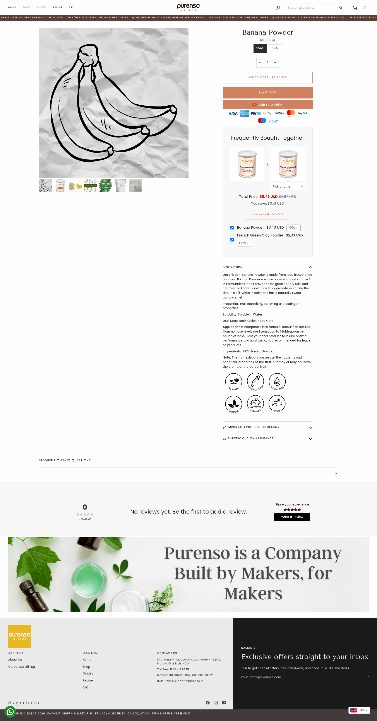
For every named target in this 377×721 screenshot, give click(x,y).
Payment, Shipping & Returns (70, 713)
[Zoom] (113, 103)
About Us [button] (15, 653)
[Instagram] (216, 703)
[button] (26, 7)
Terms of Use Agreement (171, 713)
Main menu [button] (91, 653)
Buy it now (267, 92)
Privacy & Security (110, 713)
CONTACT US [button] (167, 653)
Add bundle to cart (268, 214)
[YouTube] (224, 703)
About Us (15, 660)
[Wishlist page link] (364, 7)
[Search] (340, 7)
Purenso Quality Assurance (251, 438)
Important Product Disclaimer (253, 427)
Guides (88, 673)
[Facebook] (208, 703)
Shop (86, 667)
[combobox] (288, 186)
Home (87, 660)
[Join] (365, 676)
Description (233, 267)
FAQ (86, 687)
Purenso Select (24, 713)
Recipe (88, 680)
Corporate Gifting (21, 667)
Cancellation (138, 713)
